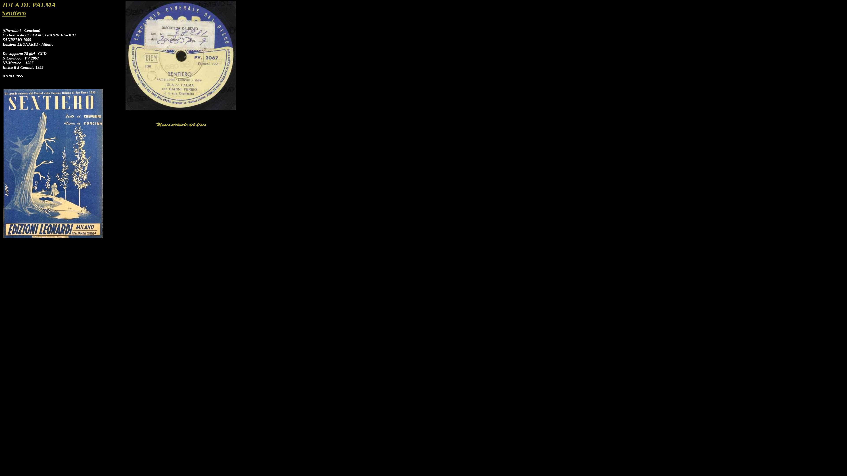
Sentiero (14, 13)
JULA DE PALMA (29, 5)
